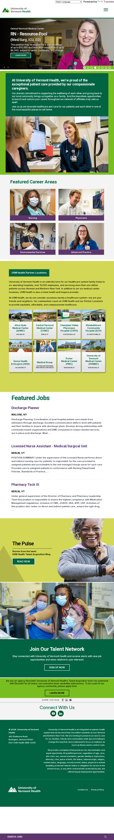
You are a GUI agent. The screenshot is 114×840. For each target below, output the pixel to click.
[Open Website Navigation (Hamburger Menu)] (106, 7)
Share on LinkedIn (66, 699)
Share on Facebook (62, 699)
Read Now (26, 562)
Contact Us (84, 790)
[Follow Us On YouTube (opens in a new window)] (53, 713)
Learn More (20, 55)
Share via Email (70, 699)
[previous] (4, 67)
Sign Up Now (57, 667)
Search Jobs (15, 837)
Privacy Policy (98, 790)
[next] (8, 67)
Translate (109, 1)
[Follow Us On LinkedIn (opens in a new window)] (60, 713)
